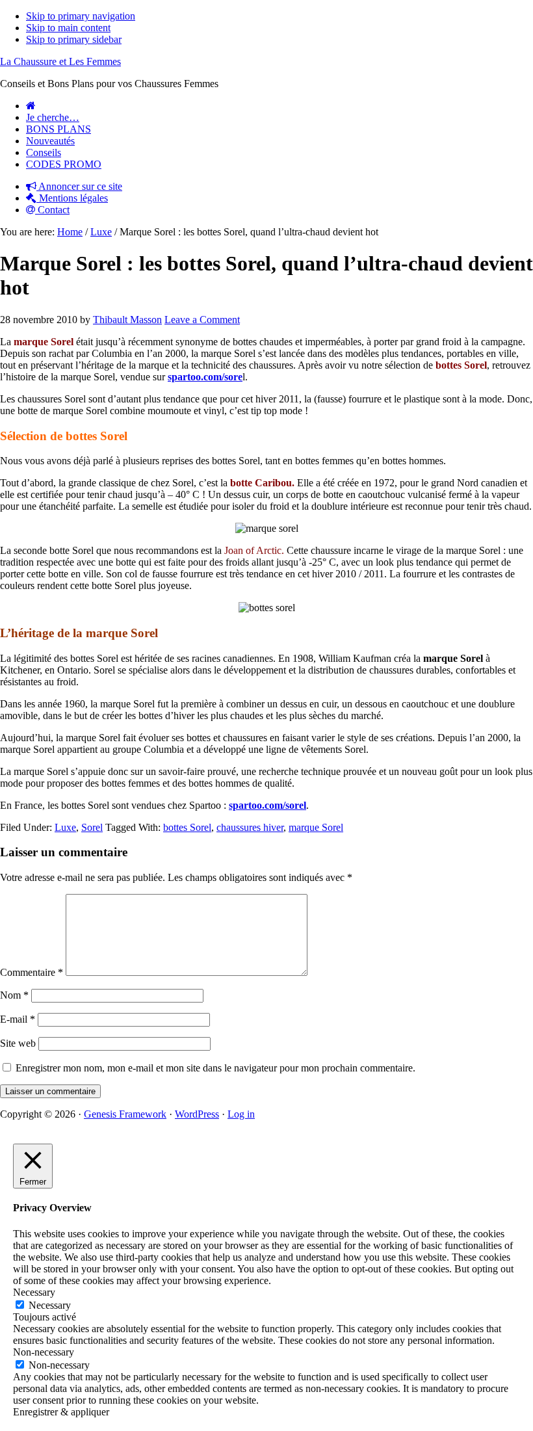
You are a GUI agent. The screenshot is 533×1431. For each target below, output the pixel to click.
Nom (14, 995)
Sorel (92, 827)
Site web (18, 1043)
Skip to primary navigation (80, 15)
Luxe (65, 827)
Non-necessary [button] (43, 1352)
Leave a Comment (202, 319)
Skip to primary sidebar (74, 39)
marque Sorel (316, 827)
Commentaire (31, 972)
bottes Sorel (187, 827)
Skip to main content (68, 27)
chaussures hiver (249, 827)
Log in (241, 1114)
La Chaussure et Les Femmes (60, 61)
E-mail (17, 1019)
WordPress (197, 1114)
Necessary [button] (34, 1292)
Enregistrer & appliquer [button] (61, 1411)
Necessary (50, 1305)
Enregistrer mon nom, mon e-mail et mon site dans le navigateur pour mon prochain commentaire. (215, 1067)
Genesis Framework (125, 1114)
